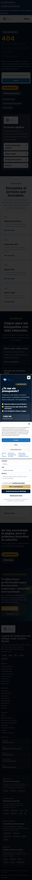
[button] (29, 424)
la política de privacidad (18, 483)
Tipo (3, 467)
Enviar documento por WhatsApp (16, 491)
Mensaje (4, 473)
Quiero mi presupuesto (16, 486)
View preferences (16, 449)
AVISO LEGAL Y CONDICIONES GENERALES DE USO (23, 454)
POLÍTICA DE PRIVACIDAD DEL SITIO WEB (12, 454)
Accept (16, 440)
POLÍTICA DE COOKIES (4, 454)
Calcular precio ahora (16, 495)
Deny (16, 445)
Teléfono (4, 461)
